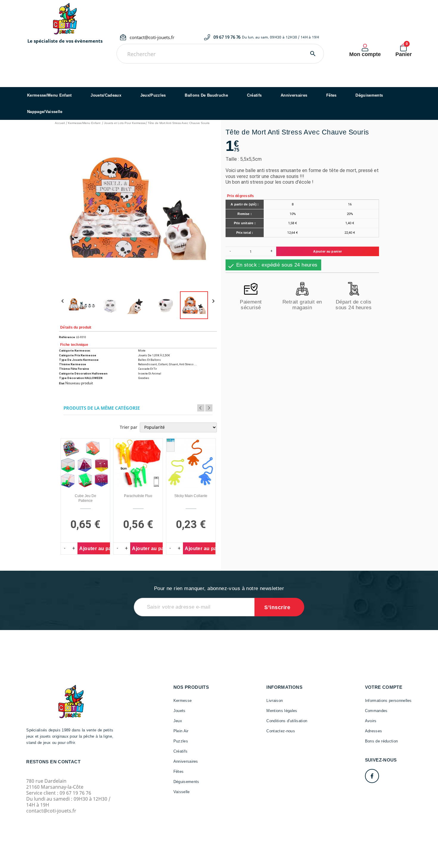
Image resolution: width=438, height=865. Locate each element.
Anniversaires (294, 95)
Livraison (274, 700)
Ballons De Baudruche (206, 95)
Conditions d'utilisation (286, 721)
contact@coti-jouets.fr (152, 37)
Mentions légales (281, 710)
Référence (67, 337)
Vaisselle (181, 792)
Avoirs (371, 721)
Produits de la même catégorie (101, 408)
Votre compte (384, 687)
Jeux (177, 721)
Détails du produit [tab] (75, 327)
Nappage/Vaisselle (45, 111)
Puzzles (180, 741)
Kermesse (182, 700)
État (61, 383)
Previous (200, 407)
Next (208, 407)
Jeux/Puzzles (153, 95)
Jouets (179, 710)
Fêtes (331, 95)
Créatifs (254, 95)
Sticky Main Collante (190, 496)
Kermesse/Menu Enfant (49, 95)
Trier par (128, 427)
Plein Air (181, 731)
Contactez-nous (280, 731)
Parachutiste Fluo (138, 496)
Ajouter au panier (327, 251)
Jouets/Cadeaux (106, 95)
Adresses (373, 731)
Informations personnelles (388, 700)
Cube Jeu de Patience (85, 498)
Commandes (376, 710)
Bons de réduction (381, 741)
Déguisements (369, 95)
